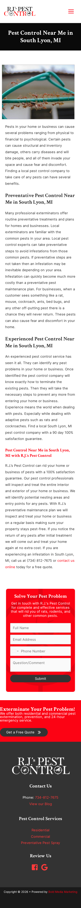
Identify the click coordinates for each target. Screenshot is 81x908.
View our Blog (40, 804)
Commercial (40, 836)
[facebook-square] (35, 867)
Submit (40, 678)
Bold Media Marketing (62, 891)
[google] (45, 867)
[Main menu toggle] (71, 11)
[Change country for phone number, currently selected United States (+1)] (15, 651)
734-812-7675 (46, 797)
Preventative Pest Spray (40, 843)
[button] (24, 732)
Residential (40, 830)
